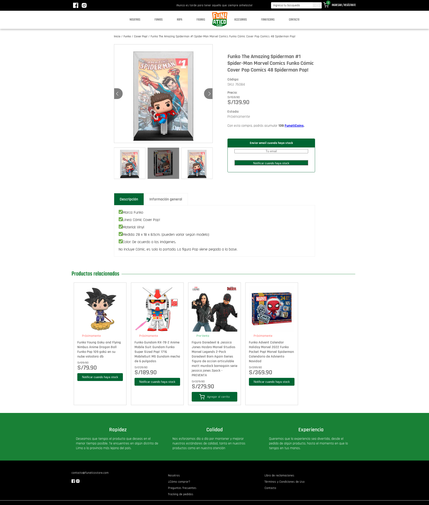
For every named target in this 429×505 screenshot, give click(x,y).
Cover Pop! (140, 36)
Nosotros (135, 19)
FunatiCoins (294, 125)
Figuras (201, 19)
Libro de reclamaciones (279, 475)
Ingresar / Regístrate (344, 5)
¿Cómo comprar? (179, 482)
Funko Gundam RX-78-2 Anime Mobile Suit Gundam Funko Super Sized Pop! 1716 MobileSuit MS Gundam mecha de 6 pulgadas (157, 352)
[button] (209, 94)
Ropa (179, 19)
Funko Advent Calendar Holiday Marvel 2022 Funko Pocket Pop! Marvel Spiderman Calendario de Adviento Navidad (271, 352)
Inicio (117, 36)
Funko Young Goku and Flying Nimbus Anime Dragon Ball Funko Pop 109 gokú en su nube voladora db (99, 349)
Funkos (159, 19)
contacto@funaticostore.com (90, 473)
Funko (127, 36)
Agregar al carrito (218, 397)
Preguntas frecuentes (182, 488)
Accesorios (240, 19)
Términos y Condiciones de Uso (285, 482)
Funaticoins (268, 19)
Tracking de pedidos (180, 494)
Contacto (294, 19)
